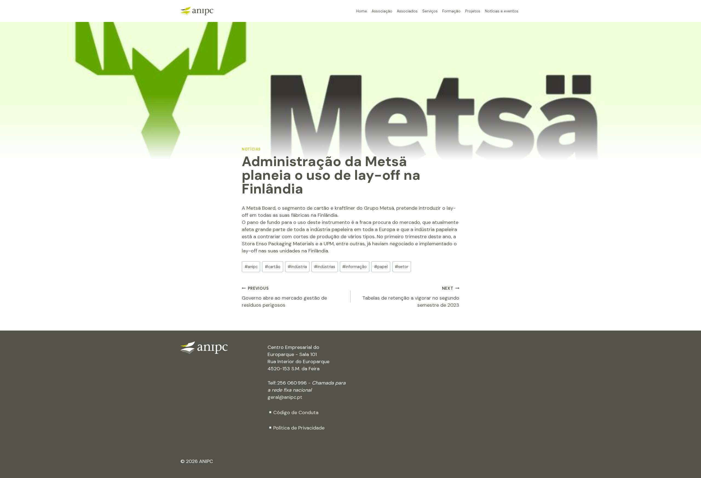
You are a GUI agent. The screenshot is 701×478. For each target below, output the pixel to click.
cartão (272, 266)
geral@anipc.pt (285, 397)
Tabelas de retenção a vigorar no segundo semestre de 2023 (410, 297)
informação (354, 266)
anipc (251, 266)
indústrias (324, 266)
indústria (297, 266)
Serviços (430, 10)
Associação (382, 10)
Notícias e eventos (501, 10)
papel (381, 266)
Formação (451, 10)
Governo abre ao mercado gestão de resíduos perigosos (284, 297)
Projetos (472, 10)
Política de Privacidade (298, 428)
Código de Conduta (295, 412)
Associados (407, 10)
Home (361, 10)
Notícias (251, 149)
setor (401, 266)
